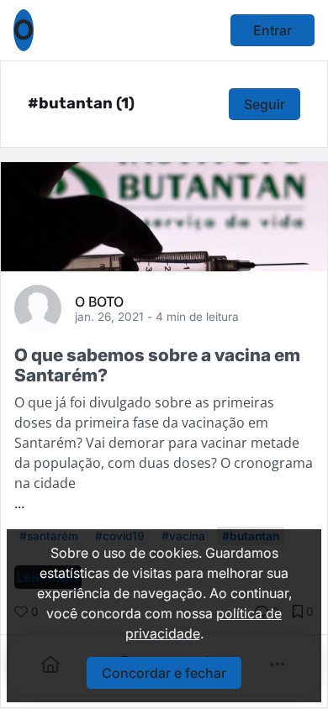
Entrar (272, 30)
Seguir (264, 104)
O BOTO (99, 300)
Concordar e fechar (164, 672)
